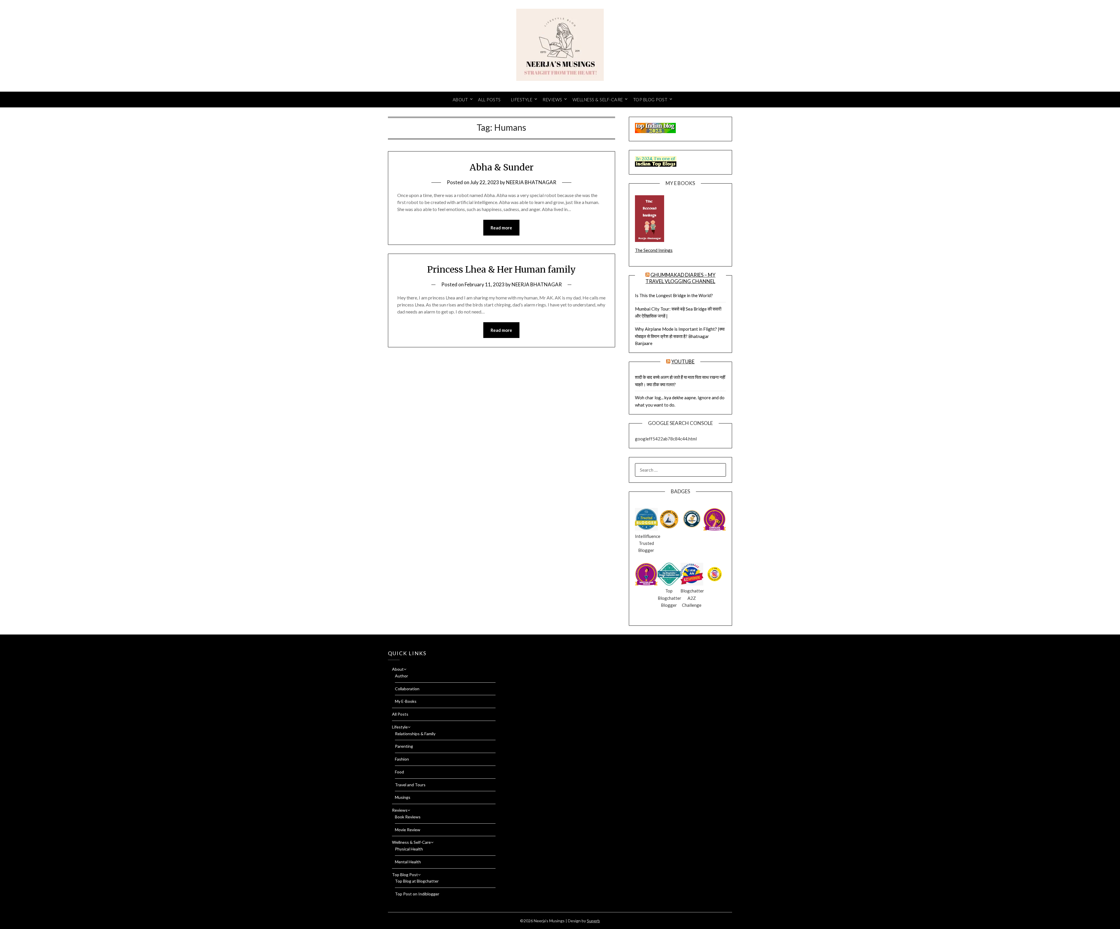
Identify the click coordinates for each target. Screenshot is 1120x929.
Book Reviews (408, 816)
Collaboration (407, 688)
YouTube (682, 361)
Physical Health (409, 848)
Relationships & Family (415, 733)
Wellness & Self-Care (598, 99)
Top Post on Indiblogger (417, 893)
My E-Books (405, 701)
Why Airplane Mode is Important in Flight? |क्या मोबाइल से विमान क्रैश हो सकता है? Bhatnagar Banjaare (679, 336)
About (460, 99)
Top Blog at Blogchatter (417, 881)
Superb (593, 920)
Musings (402, 797)
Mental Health (408, 861)
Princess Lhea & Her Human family (501, 269)
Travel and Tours (410, 784)
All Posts (489, 99)
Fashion (402, 759)
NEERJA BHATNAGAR (531, 182)
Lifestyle (522, 99)
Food (399, 771)
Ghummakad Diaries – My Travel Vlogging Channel (680, 278)
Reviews (552, 99)
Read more (501, 227)
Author (401, 675)
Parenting (404, 746)
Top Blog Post (650, 99)
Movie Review (407, 829)
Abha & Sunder (501, 167)
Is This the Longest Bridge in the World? (674, 295)
